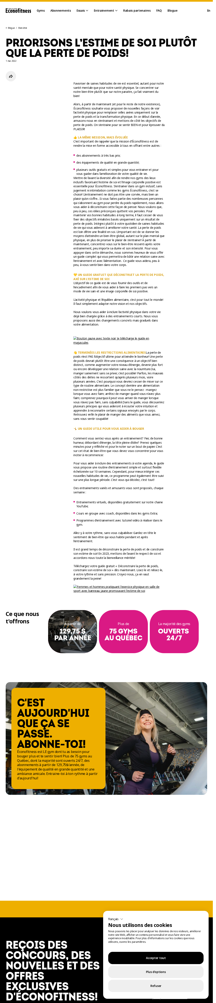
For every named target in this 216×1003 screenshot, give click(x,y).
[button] (115, 919)
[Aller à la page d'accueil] (18, 10)
